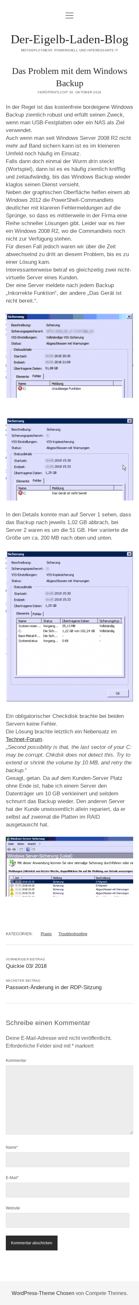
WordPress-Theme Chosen (43, 1293)
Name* (12, 1147)
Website (13, 1208)
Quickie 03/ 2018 (26, 966)
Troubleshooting (73, 934)
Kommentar (16, 1060)
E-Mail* (12, 1178)
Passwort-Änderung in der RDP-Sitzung (54, 987)
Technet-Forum (24, 739)
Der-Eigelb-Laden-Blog (69, 39)
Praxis (46, 934)
